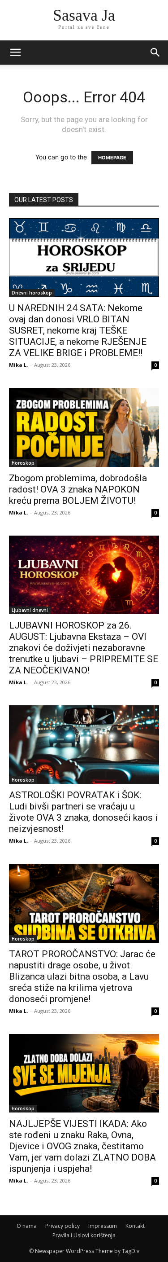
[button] (155, 52)
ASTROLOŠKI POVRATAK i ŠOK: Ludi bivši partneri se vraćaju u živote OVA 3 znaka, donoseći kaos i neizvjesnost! (83, 812)
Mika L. (18, 364)
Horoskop (23, 463)
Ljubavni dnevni (30, 610)
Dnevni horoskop (32, 293)
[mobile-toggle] (15, 52)
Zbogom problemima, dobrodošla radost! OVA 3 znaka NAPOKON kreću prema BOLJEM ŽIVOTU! (78, 489)
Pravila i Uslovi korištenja (84, 1235)
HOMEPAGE (112, 157)
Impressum (102, 1226)
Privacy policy (62, 1226)
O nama (27, 1226)
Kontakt (135, 1226)
